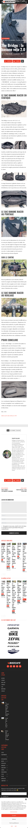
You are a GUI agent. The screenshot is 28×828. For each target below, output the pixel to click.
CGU (12, 826)
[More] (22, 61)
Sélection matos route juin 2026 (3, 588)
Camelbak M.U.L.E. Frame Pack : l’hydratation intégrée (25, 590)
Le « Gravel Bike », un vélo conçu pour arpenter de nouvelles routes (7, 709)
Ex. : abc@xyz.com (4, 796)
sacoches (18, 430)
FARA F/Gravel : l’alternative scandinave (7, 490)
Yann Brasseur (3, 561)
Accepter (14, 815)
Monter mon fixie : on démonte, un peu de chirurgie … (7, 736)
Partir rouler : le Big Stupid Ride (21, 490)
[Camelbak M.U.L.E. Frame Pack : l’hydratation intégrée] (25, 581)
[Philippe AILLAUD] (2, 54)
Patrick (8, 607)
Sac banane (12, 430)
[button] (26, 799)
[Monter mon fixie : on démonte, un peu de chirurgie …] (2, 731)
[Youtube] (14, 666)
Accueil (2, 40)
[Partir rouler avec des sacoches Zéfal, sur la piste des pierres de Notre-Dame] (25, 544)
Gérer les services (13, 811)
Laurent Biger (18, 558)
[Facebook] (8, 666)
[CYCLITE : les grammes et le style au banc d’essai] (3, 544)
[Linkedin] (17, 666)
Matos (6, 40)
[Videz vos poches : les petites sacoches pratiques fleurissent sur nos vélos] (9, 581)
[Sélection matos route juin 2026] (3, 581)
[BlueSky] (20, 666)
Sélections (2, 593)
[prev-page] (2, 574)
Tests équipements (5, 38)
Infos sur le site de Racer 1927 (9, 416)
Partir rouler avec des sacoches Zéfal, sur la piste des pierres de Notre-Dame (24, 557)
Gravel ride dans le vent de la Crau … (6, 723)
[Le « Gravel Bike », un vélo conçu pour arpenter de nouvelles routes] (2, 703)
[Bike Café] (14, 663)
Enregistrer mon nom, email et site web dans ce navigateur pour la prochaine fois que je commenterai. (13, 527)
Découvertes (8, 566)
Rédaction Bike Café (8, 568)
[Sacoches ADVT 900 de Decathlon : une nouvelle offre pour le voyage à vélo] (9, 544)
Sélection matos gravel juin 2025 (19, 550)
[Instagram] (11, 666)
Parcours (24, 569)
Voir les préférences (14, 823)
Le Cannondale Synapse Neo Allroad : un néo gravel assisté (19, 591)
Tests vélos (13, 610)
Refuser (14, 819)
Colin (13, 567)
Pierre (24, 571)
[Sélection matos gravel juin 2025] (19, 544)
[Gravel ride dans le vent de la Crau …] (2, 718)
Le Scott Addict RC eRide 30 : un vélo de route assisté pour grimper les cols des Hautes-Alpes (14, 596)
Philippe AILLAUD (8, 54)
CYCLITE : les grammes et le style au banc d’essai (3, 552)
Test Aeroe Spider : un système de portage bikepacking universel (14, 555)
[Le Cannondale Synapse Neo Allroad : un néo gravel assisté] (19, 581)
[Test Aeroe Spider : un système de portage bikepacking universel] (14, 544)
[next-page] (4, 574)
